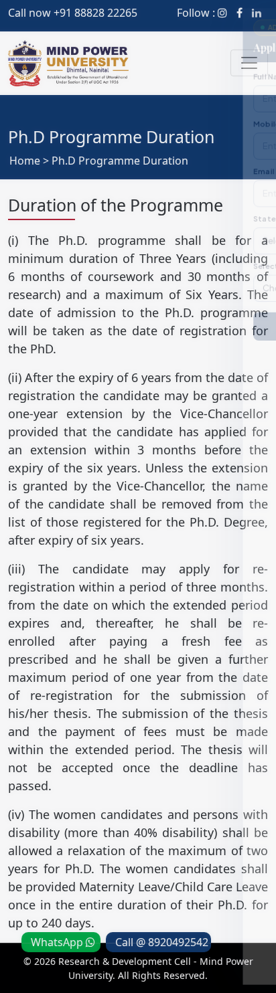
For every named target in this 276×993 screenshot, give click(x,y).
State (25, 213)
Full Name (32, 69)
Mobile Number (43, 117)
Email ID (29, 165)
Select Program (44, 262)
